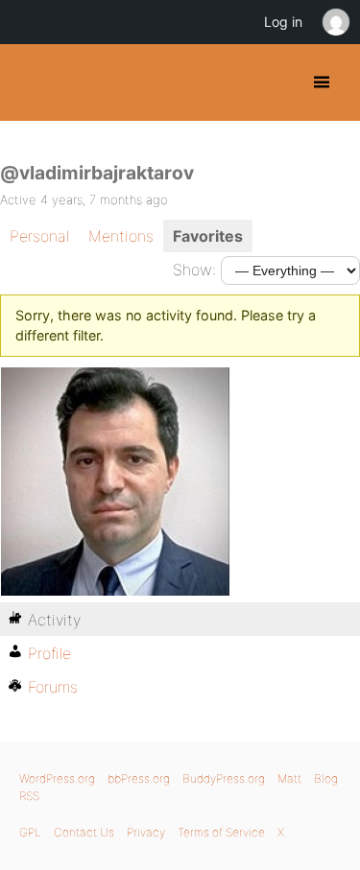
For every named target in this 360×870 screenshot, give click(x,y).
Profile (49, 653)
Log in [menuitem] (283, 21)
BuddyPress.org (31, 82)
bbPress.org (139, 778)
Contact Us (84, 832)
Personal (39, 236)
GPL (30, 832)
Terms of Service (221, 832)
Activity (54, 619)
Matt (289, 778)
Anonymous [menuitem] (335, 22)
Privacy (146, 832)
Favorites (208, 236)
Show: (194, 269)
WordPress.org (57, 778)
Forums (53, 686)
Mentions (121, 236)
